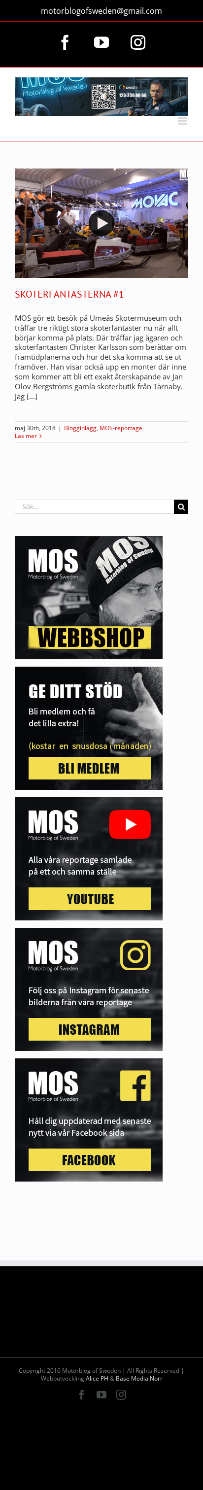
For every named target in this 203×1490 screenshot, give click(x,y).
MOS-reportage (121, 428)
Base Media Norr (139, 1378)
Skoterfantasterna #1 (69, 294)
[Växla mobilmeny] (183, 121)
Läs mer (26, 436)
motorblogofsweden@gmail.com (101, 10)
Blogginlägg (80, 428)
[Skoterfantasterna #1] (101, 223)
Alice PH (97, 1378)
